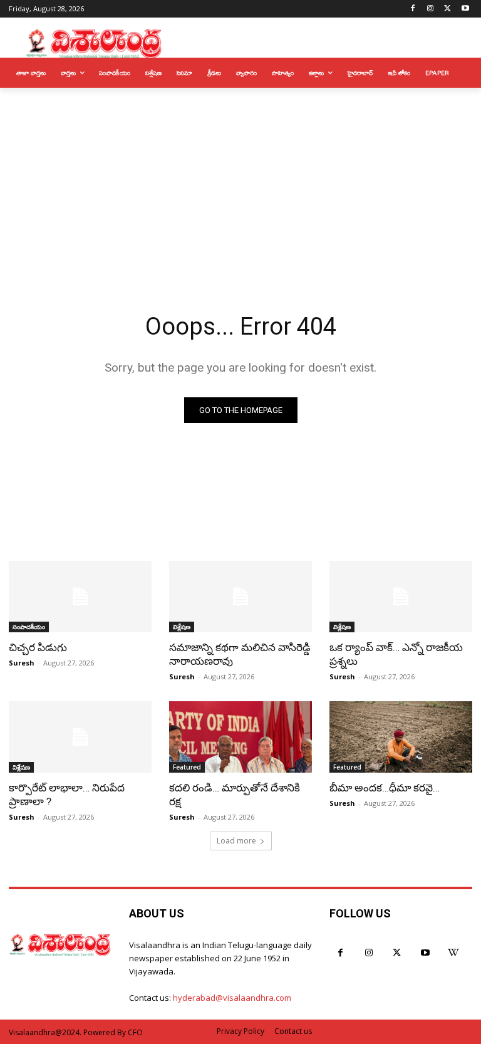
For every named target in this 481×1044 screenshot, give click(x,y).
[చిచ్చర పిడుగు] (80, 596)
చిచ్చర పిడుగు (38, 647)
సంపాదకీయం (29, 626)
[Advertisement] (240, 181)
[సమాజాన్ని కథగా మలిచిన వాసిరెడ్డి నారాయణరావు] (240, 596)
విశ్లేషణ (181, 626)
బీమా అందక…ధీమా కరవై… (384, 787)
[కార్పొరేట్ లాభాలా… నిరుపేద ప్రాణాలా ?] (80, 737)
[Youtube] (465, 9)
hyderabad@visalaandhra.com (232, 997)
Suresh (21, 662)
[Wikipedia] (453, 953)
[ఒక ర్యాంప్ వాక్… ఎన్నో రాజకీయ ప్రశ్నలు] (400, 596)
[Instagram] (430, 9)
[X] (447, 9)
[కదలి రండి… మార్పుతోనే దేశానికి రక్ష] (240, 737)
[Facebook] (413, 9)
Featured (187, 767)
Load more (236, 840)
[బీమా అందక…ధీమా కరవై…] (400, 737)
